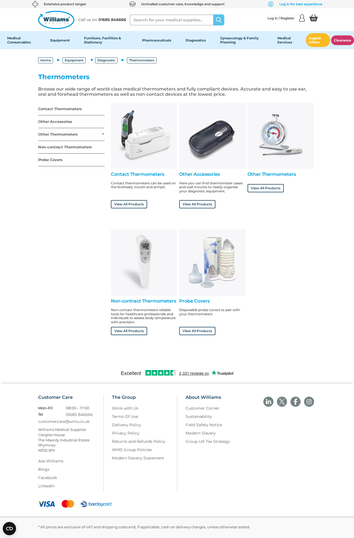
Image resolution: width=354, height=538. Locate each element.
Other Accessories (55, 122)
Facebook (47, 477)
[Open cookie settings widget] (9, 528)
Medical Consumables (19, 40)
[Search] (218, 19)
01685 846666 (79, 414)
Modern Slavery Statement (138, 458)
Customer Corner (202, 408)
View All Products (129, 204)
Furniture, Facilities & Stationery (102, 40)
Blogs (44, 469)
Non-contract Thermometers (65, 147)
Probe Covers (50, 160)
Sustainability (199, 416)
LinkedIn (46, 485)
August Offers (315, 40)
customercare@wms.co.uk (64, 421)
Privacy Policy (125, 433)
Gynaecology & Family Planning (239, 40)
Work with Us (125, 408)
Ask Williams (50, 461)
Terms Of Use (125, 416)
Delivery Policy (126, 424)
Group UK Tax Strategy (208, 441)
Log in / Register (280, 18)
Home (45, 60)
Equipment (60, 40)
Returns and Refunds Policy (138, 441)
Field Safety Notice (204, 424)
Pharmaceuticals (156, 40)
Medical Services (284, 40)
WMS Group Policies (132, 449)
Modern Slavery (201, 433)
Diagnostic (106, 60)
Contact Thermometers (60, 109)
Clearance (342, 40)
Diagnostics (196, 40)
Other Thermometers (58, 134)
